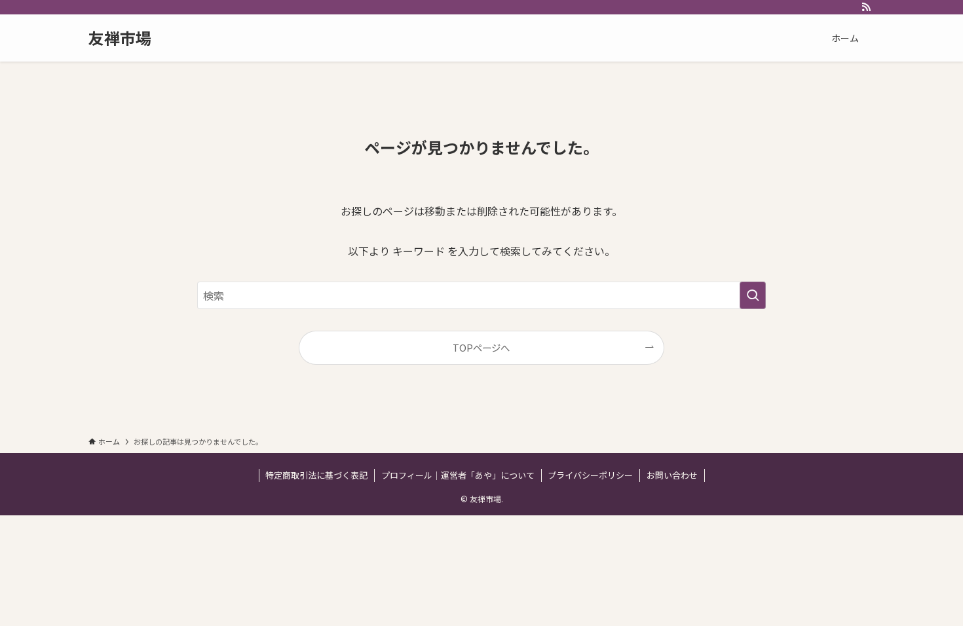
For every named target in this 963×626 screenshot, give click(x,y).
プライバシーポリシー (590, 475)
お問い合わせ (672, 475)
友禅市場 (119, 38)
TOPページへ (481, 347)
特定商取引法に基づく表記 (316, 475)
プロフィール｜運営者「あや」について (458, 475)
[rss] (866, 7)
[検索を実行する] (753, 295)
